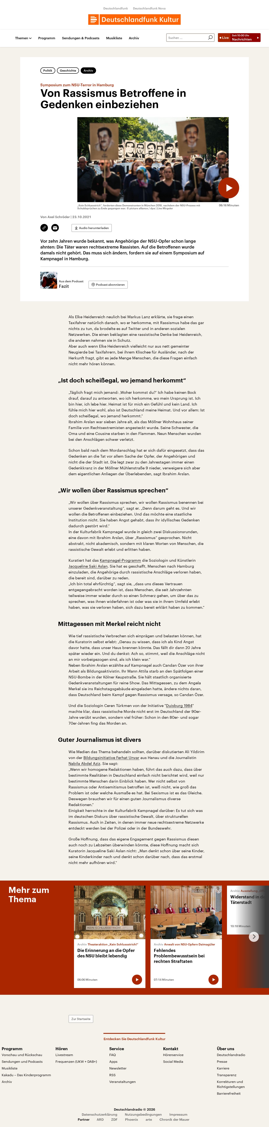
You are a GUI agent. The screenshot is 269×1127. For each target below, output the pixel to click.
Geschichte (68, 70)
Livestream (64, 1055)
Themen (21, 38)
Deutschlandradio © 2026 (134, 1109)
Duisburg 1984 (179, 705)
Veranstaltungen (122, 1082)
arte (149, 1119)
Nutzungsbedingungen (143, 1114)
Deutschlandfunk (115, 8)
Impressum (178, 1114)
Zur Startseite (80, 1019)
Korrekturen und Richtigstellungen (231, 1084)
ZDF (114, 1119)
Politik (47, 70)
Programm (46, 38)
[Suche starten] (210, 37)
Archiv (134, 38)
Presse (222, 1061)
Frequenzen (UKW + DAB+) (76, 1061)
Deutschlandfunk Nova (149, 8)
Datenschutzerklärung (99, 1114)
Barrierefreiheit (229, 1093)
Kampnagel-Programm (120, 560)
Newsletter (118, 1068)
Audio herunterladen (94, 228)
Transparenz (226, 1075)
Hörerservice (173, 1055)
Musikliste (114, 38)
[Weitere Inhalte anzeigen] (252, 937)
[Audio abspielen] (228, 187)
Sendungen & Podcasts (80, 38)
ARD (100, 1119)
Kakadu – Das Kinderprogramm (26, 1075)
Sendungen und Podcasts (22, 1061)
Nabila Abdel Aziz (84, 763)
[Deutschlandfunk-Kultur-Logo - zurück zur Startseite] (134, 19)
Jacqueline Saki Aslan (88, 566)
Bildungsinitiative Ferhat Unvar (111, 757)
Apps (113, 1061)
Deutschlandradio (231, 1055)
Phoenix (131, 1119)
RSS (112, 1075)
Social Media (173, 1061)
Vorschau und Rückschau (22, 1055)
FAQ (112, 1055)
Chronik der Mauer (174, 1119)
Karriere (223, 1068)
